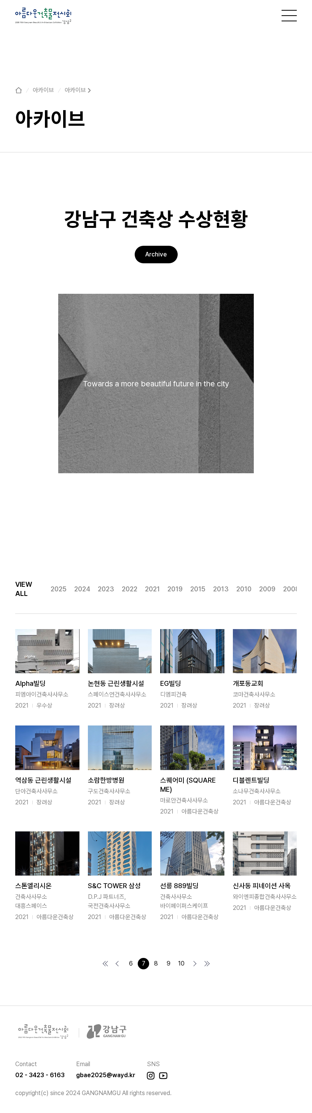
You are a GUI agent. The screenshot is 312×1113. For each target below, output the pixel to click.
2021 (152, 589)
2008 (291, 589)
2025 (59, 589)
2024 (82, 589)
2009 (267, 589)
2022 (129, 589)
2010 (244, 589)
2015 (197, 589)
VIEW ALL (23, 588)
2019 (175, 589)
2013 (221, 589)
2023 (106, 589)
